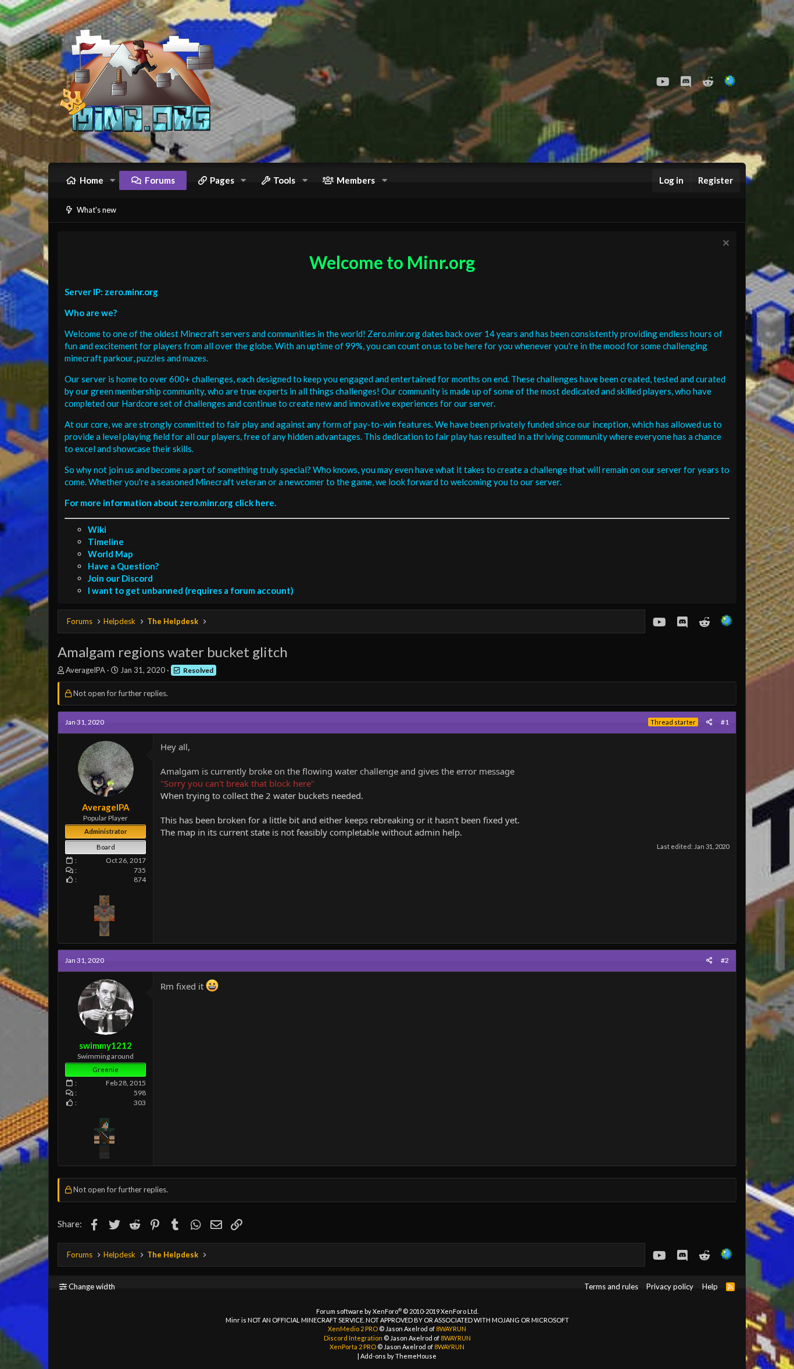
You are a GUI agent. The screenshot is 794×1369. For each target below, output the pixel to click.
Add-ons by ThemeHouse (398, 1356)
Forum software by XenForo (397, 1311)
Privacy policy (669, 1286)
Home (91, 180)
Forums (160, 180)
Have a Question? (123, 566)
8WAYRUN (451, 1328)
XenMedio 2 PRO (353, 1328)
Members (356, 180)
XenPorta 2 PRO (353, 1346)
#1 (725, 722)
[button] (112, 180)
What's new (96, 209)
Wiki (97, 529)
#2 (725, 960)
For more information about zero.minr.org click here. (170, 502)
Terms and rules (611, 1286)
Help (710, 1286)
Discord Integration (353, 1338)
